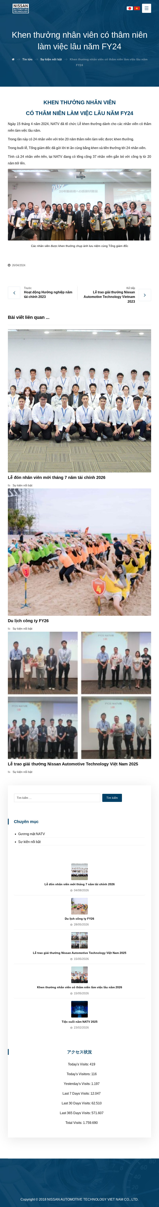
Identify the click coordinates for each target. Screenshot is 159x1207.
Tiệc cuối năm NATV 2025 (80, 1021)
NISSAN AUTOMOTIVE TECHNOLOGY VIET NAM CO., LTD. (93, 1199)
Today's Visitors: (79, 1074)
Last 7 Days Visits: (76, 1093)
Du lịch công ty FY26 (79, 918)
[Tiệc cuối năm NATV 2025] (79, 1009)
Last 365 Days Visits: (76, 1113)
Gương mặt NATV (31, 834)
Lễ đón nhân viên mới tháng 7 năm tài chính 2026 (80, 884)
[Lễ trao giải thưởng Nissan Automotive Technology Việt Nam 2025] (79, 940)
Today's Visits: (79, 1064)
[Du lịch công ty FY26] (79, 906)
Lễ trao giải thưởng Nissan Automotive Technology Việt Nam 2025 (79, 952)
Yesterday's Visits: (77, 1084)
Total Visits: (74, 1122)
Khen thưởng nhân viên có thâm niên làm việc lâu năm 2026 (79, 987)
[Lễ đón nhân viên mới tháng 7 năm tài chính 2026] (79, 871)
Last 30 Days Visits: (77, 1103)
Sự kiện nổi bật (22, 485)
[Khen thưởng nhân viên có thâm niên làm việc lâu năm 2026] (79, 975)
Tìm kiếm (112, 797)
